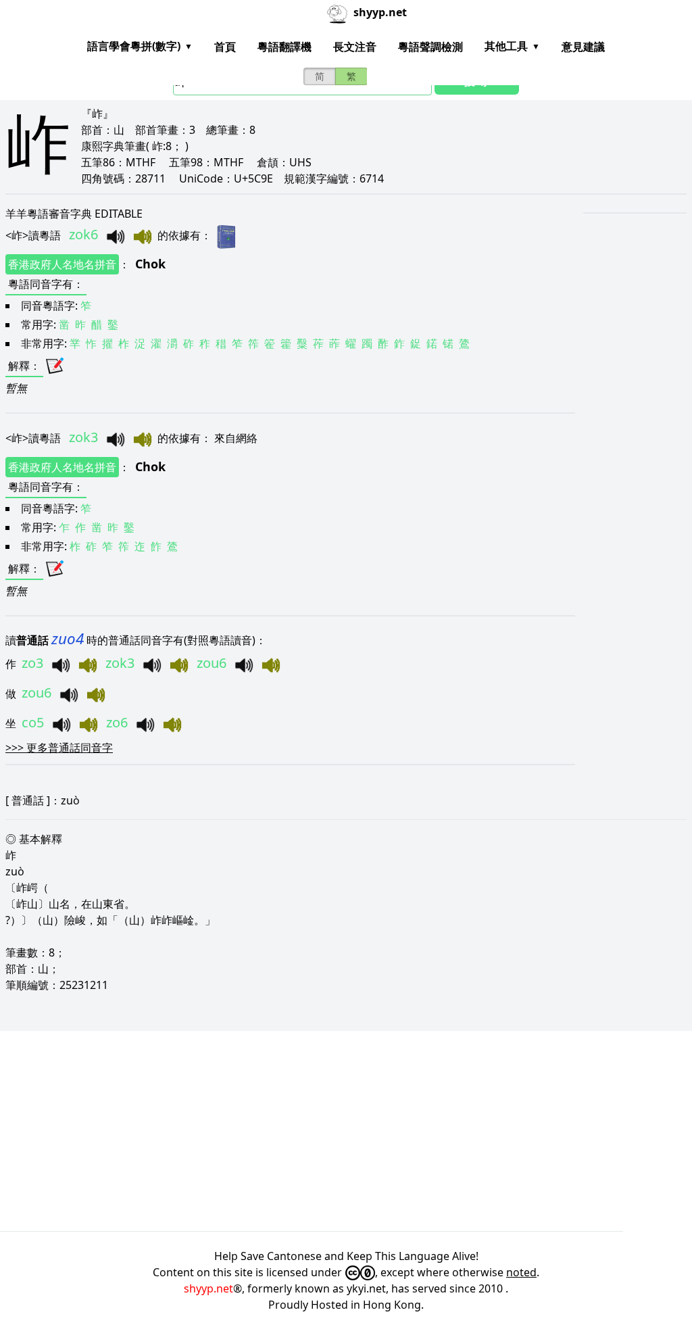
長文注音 (354, 46)
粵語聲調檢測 (430, 46)
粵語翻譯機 (284, 46)
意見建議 (583, 46)
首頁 (225, 46)
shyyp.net (208, 1288)
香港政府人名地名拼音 (62, 264)
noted (521, 1272)
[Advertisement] (346, 1131)
